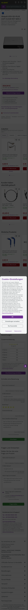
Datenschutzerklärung (7, 313)
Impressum (8, 331)
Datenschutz (17, 331)
